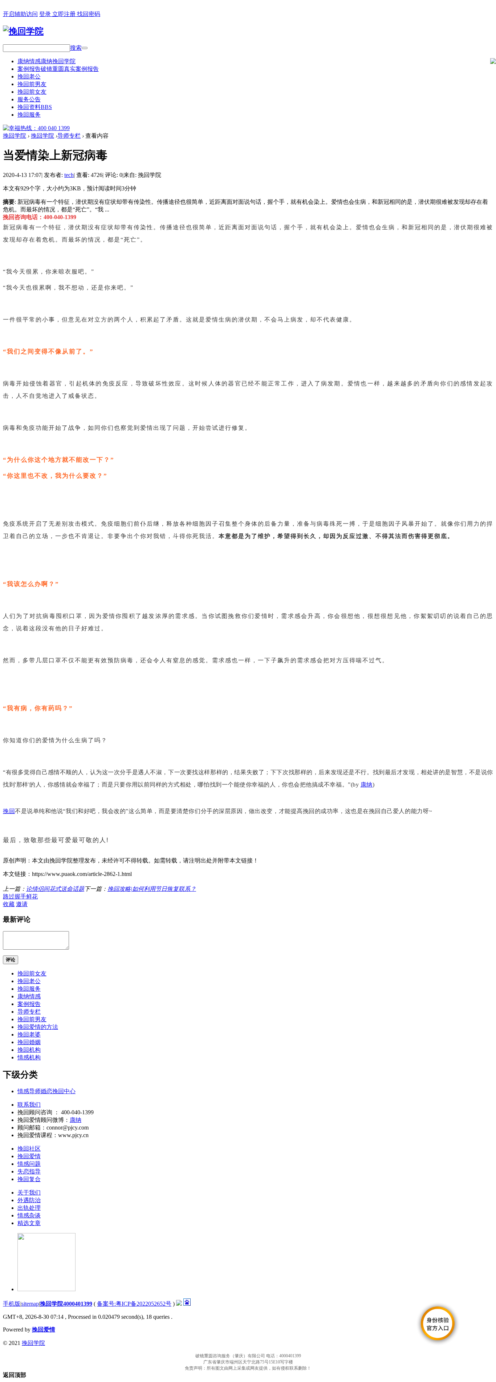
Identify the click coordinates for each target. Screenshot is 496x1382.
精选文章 (29, 1223)
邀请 (22, 904)
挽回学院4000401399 (66, 1304)
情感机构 (29, 1057)
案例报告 (58, 69)
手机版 (11, 1304)
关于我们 (29, 1192)
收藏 (9, 904)
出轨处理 (29, 1208)
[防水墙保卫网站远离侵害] (179, 1304)
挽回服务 (29, 115)
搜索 (76, 48)
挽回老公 (29, 76)
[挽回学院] (23, 31)
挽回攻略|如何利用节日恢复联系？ (151, 889)
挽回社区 (29, 1148)
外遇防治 (29, 1200)
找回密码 (88, 14)
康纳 (367, 784)
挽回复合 (29, 1179)
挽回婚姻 (29, 1042)
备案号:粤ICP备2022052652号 (134, 1304)
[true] (85, 48)
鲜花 (32, 896)
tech (69, 175)
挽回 (9, 811)
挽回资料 (34, 107)
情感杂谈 (29, 1215)
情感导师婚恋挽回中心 (46, 1091)
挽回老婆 (29, 1034)
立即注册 (64, 14)
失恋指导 (29, 1171)
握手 (20, 896)
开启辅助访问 (20, 14)
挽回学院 (14, 136)
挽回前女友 (31, 92)
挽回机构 (29, 1050)
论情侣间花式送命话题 (55, 889)
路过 (9, 896)
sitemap (30, 1304)
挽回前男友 (31, 84)
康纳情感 (46, 61)
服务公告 (29, 99)
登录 (45, 14)
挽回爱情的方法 (37, 1027)
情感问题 (29, 1164)
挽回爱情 (29, 1156)
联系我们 (29, 1105)
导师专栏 (69, 136)
